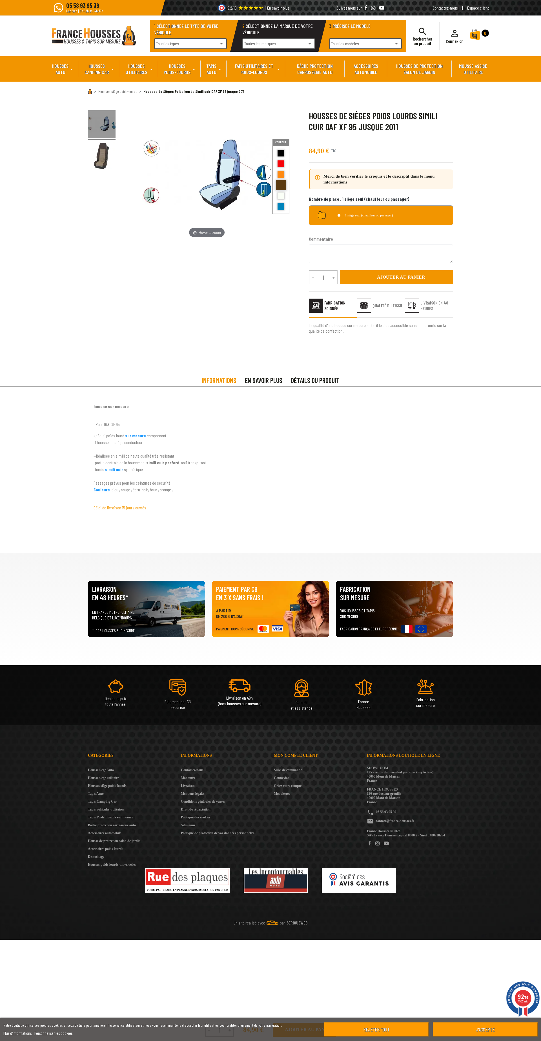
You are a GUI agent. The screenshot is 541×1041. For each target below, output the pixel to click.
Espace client (478, 7)
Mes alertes (282, 794)
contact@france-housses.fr (395, 821)
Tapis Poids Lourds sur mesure (110, 817)
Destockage (96, 857)
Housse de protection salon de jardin (114, 841)
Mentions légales (193, 794)
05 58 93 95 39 (386, 812)
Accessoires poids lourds (105, 849)
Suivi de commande (288, 770)
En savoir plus (278, 7)
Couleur (280, 142)
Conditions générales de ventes (203, 801)
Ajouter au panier (396, 277)
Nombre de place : (359, 199)
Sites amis (188, 825)
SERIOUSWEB (297, 922)
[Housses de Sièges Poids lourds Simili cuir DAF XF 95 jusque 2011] (102, 125)
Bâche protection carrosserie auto (112, 825)
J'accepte (485, 1029)
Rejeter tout (376, 1029)
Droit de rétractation (195, 809)
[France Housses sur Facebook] (366, 8)
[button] (454, 36)
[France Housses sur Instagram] (374, 8)
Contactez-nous (445, 7)
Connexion (282, 778)
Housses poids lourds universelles (112, 865)
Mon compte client (296, 755)
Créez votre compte (287, 786)
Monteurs (188, 778)
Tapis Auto (96, 794)
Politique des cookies (195, 817)
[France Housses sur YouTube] (382, 8)
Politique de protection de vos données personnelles (217, 833)
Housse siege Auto (101, 770)
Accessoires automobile (104, 833)
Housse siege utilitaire (103, 778)
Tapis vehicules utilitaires (106, 809)
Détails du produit (315, 380)
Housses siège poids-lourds (107, 786)
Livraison (188, 786)
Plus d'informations (17, 1033)
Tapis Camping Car (102, 801)
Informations (219, 380)
